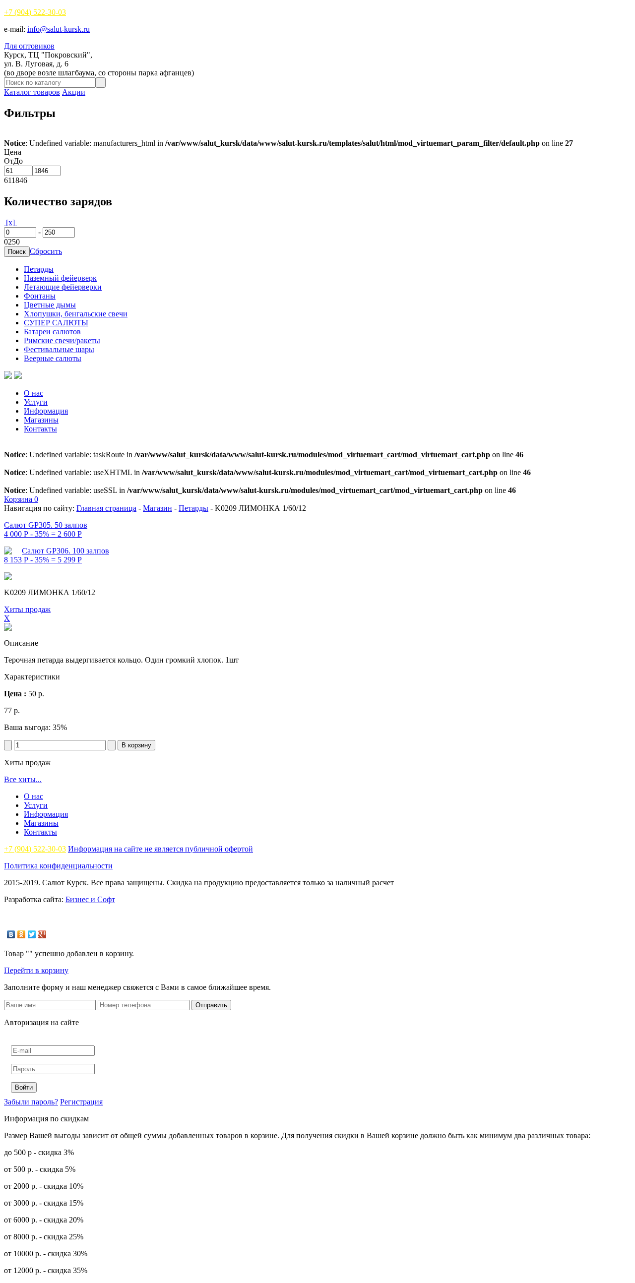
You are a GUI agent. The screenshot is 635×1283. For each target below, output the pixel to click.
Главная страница (106, 508)
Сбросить (46, 251)
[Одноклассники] (21, 934)
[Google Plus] (42, 934)
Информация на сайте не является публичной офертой (160, 849)
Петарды (39, 269)
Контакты (40, 429)
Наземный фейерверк (60, 278)
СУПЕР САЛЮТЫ (56, 322)
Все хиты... (23, 779)
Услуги (36, 402)
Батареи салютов (52, 331)
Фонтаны (40, 296)
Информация (46, 411)
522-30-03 (35, 12)
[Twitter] (32, 934)
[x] (10, 222)
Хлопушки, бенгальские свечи (75, 313)
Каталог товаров (32, 92)
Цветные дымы (50, 305)
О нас (33, 393)
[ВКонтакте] (11, 934)
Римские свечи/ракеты (62, 340)
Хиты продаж (27, 609)
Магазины (41, 420)
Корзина (21, 499)
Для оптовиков (29, 46)
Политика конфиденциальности (58, 865)
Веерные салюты (52, 358)
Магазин (157, 508)
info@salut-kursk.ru (58, 29)
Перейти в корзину (36, 970)
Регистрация (81, 1102)
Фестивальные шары (59, 349)
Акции (73, 92)
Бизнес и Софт (90, 899)
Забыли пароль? (31, 1102)
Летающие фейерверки (63, 287)
